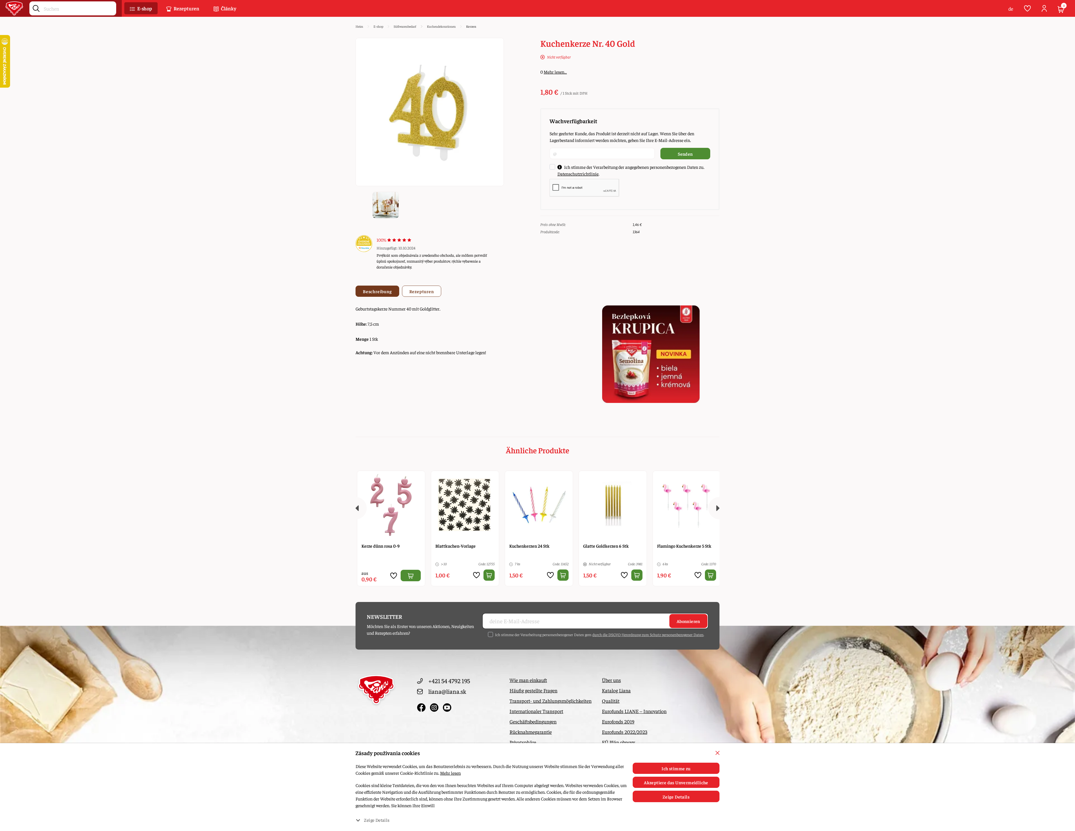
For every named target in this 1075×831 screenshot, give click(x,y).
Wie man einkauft (528, 680)
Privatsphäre (523, 742)
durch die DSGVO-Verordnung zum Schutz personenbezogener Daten (648, 634)
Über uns (611, 680)
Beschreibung (377, 291)
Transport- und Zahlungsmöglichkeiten (551, 700)
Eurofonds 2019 (618, 721)
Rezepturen (421, 291)
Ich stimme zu (676, 768)
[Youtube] (447, 706)
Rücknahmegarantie (531, 732)
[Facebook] (422, 706)
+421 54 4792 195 (449, 681)
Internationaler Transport (536, 711)
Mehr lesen (450, 773)
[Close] (717, 753)
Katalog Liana (616, 690)
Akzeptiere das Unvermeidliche (676, 782)
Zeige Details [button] (376, 820)
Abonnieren (688, 621)
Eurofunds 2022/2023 (624, 732)
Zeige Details (676, 796)
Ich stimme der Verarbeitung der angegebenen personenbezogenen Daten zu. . (630, 170)
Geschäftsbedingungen (533, 721)
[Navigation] (355, 508)
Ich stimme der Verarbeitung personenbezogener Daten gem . (599, 634)
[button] (141, 8)
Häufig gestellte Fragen (533, 690)
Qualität (611, 700)
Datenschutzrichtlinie (578, 173)
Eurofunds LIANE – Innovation (634, 711)
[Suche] (36, 7)
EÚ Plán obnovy (618, 742)
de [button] (1010, 8)
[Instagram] (435, 706)
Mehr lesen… (555, 71)
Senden (685, 154)
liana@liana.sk (447, 691)
